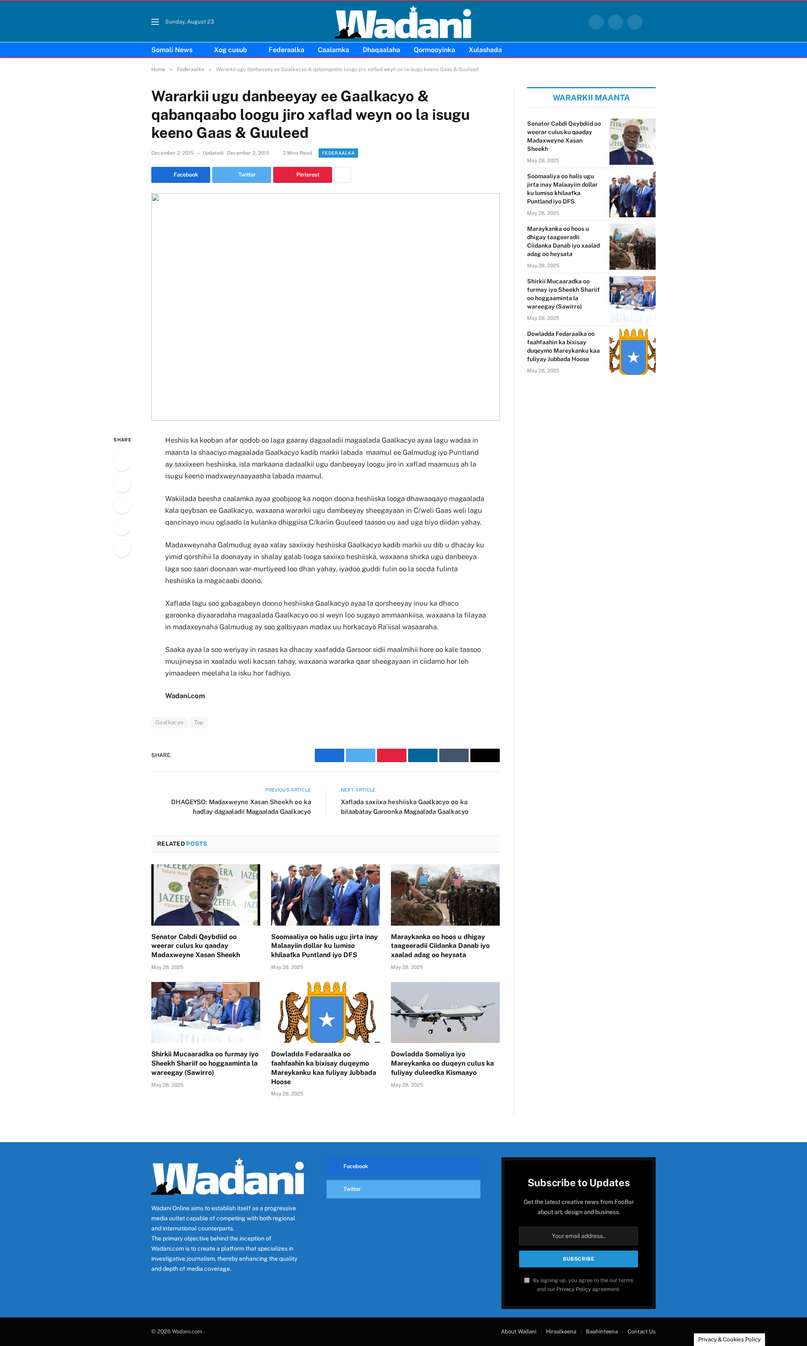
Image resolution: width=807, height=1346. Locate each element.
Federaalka (286, 50)
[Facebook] (121, 462)
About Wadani (518, 1331)
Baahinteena (602, 1331)
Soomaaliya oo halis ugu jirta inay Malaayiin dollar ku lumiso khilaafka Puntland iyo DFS (324, 946)
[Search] (652, 22)
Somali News (172, 50)
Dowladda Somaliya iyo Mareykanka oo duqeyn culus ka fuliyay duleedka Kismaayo (442, 1063)
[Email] (121, 548)
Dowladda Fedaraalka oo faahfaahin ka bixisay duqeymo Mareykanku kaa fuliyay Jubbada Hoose (323, 1067)
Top (199, 722)
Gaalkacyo (170, 722)
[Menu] (155, 22)
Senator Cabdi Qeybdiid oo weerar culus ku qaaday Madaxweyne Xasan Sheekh (195, 946)
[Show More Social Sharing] (342, 175)
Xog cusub (230, 50)
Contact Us (642, 1331)
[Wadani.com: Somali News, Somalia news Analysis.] (403, 22)
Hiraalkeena (561, 1331)
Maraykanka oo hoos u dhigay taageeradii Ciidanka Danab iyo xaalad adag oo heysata (440, 946)
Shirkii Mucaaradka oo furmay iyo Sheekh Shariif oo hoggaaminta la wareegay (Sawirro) (204, 1063)
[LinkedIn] (121, 505)
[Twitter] (121, 483)
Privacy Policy (573, 1289)
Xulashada (485, 50)
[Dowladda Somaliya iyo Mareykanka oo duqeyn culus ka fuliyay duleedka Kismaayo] (445, 1012)
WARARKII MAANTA (591, 97)
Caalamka (333, 50)
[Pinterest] (121, 526)
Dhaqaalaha (381, 50)
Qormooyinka (434, 50)
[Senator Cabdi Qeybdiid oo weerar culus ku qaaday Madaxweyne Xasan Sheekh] (205, 895)
